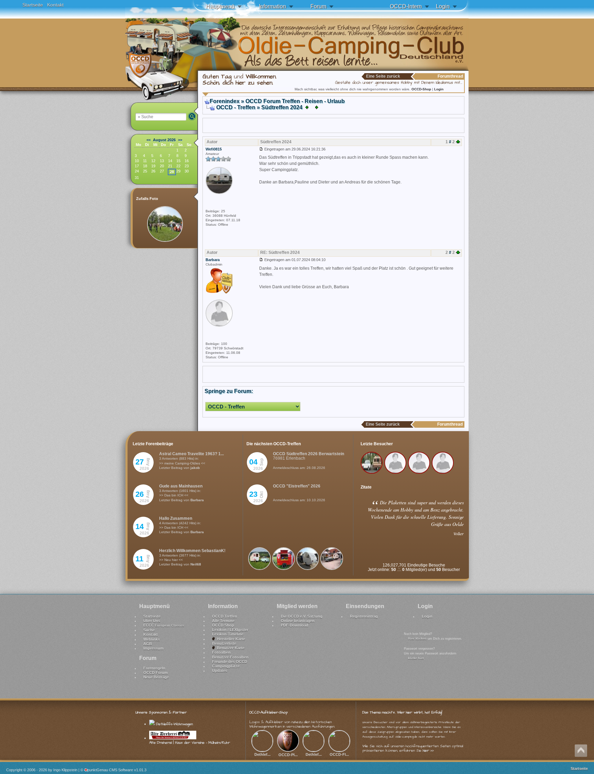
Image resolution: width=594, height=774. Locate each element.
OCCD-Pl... (288, 755)
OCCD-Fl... (339, 754)
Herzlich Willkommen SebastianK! (192, 550)
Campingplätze (226, 666)
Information (272, 6)
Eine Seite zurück (383, 76)
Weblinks (151, 639)
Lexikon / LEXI (230, 630)
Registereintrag (364, 616)
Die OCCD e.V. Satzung (301, 616)
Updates (219, 671)
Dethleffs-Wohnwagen (174, 724)
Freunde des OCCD (229, 662)
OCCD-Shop (421, 89)
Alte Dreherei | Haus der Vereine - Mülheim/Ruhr (189, 742)
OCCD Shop (223, 625)
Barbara (197, 500)
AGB (147, 644)
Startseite (32, 5)
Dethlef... (262, 754)
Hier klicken (417, 638)
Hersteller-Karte (230, 639)
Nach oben (581, 750)
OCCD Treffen (224, 616)
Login (443, 6)
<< (148, 140)
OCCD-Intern (406, 6)
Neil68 (195, 564)
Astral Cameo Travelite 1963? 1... (191, 453)
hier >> (428, 750)
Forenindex (225, 101)
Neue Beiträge (156, 677)
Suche (149, 630)
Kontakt (55, 5)
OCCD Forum (155, 673)
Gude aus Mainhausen (180, 486)
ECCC (163, 625)
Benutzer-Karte (229, 648)
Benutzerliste (224, 643)
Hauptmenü (220, 6)
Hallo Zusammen (175, 518)
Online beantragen (298, 621)
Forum (318, 6)
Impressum (153, 648)
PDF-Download (294, 625)
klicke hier (416, 658)
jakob (195, 468)
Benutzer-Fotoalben (230, 657)
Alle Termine (223, 621)
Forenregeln (154, 668)
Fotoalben (221, 652)
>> (180, 140)
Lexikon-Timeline (227, 634)
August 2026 (164, 140)
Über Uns (151, 621)
